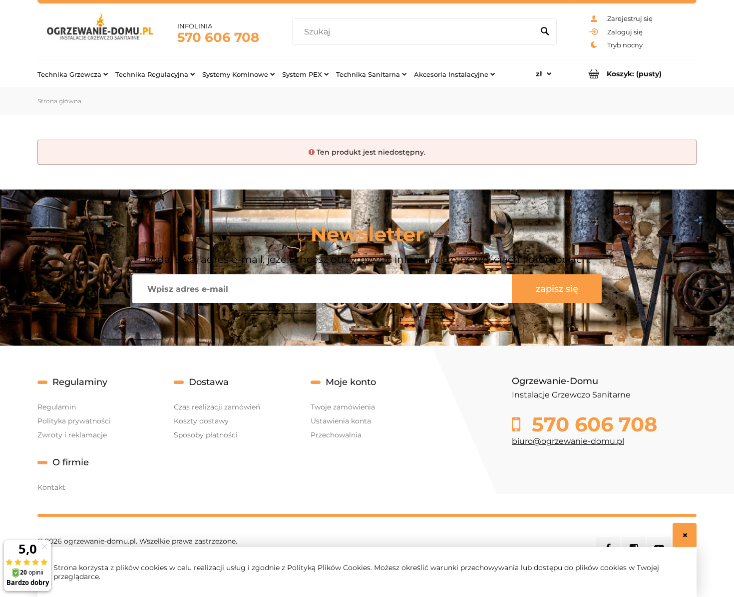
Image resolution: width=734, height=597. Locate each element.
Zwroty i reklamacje (72, 434)
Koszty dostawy (201, 420)
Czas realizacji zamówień (217, 406)
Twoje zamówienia (343, 406)
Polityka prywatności (74, 420)
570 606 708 (218, 37)
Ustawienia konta (341, 420)
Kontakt (51, 487)
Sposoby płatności (206, 434)
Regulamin (56, 406)
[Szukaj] (544, 31)
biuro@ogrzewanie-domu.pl (568, 441)
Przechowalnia (336, 434)
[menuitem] (72, 73)
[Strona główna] (99, 31)
